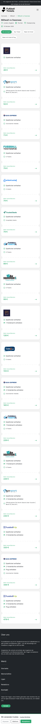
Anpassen (6, 721)
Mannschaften (6, 674)
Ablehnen (15, 721)
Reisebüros (5, 684)
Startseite (4, 668)
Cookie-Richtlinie (25, 717)
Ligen (3, 679)
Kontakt (6, 706)
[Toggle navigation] (37, 9)
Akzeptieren (26, 721)
